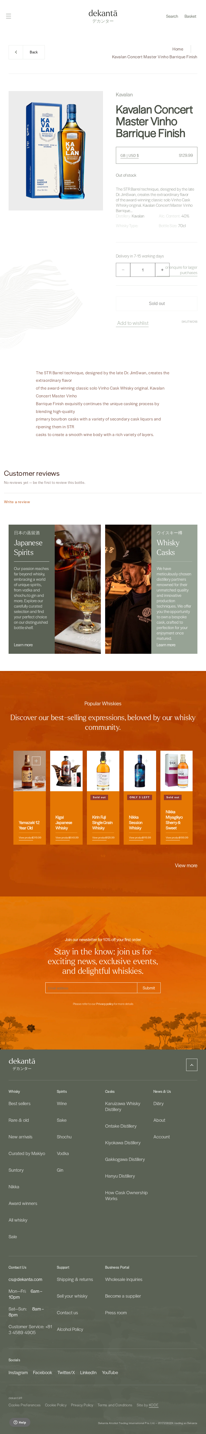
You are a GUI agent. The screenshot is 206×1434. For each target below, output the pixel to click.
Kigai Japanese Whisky (64, 822)
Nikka (14, 1186)
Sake (62, 1120)
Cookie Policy (56, 1404)
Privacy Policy (82, 1404)
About (159, 1120)
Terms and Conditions (115, 1404)
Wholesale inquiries (123, 1279)
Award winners (23, 1203)
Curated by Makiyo (27, 1153)
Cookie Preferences (25, 1404)
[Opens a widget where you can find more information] (19, 1423)
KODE (154, 1404)
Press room (116, 1312)
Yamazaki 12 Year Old (29, 825)
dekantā (14, 1398)
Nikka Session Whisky (135, 822)
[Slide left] (91, 856)
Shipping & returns (75, 1279)
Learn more (23, 644)
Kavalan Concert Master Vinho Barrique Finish (154, 57)
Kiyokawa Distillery (123, 1142)
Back (34, 52)
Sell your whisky (72, 1296)
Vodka (63, 1153)
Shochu (64, 1136)
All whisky (18, 1220)
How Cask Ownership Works (126, 1195)
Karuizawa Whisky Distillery (122, 1106)
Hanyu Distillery (120, 1175)
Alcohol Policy (70, 1329)
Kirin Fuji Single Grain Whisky (102, 822)
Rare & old (19, 1120)
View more (186, 865)
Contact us (67, 1312)
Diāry (158, 1103)
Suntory (16, 1170)
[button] (172, 16)
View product (26, 837)
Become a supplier (123, 1296)
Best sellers (20, 1103)
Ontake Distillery (121, 1126)
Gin (60, 1170)
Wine (62, 1103)
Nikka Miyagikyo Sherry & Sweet (174, 819)
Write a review (17, 501)
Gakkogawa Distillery (125, 1159)
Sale (13, 1236)
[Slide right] (115, 856)
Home (177, 49)
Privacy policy (104, 1004)
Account (161, 1136)
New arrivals (20, 1136)
